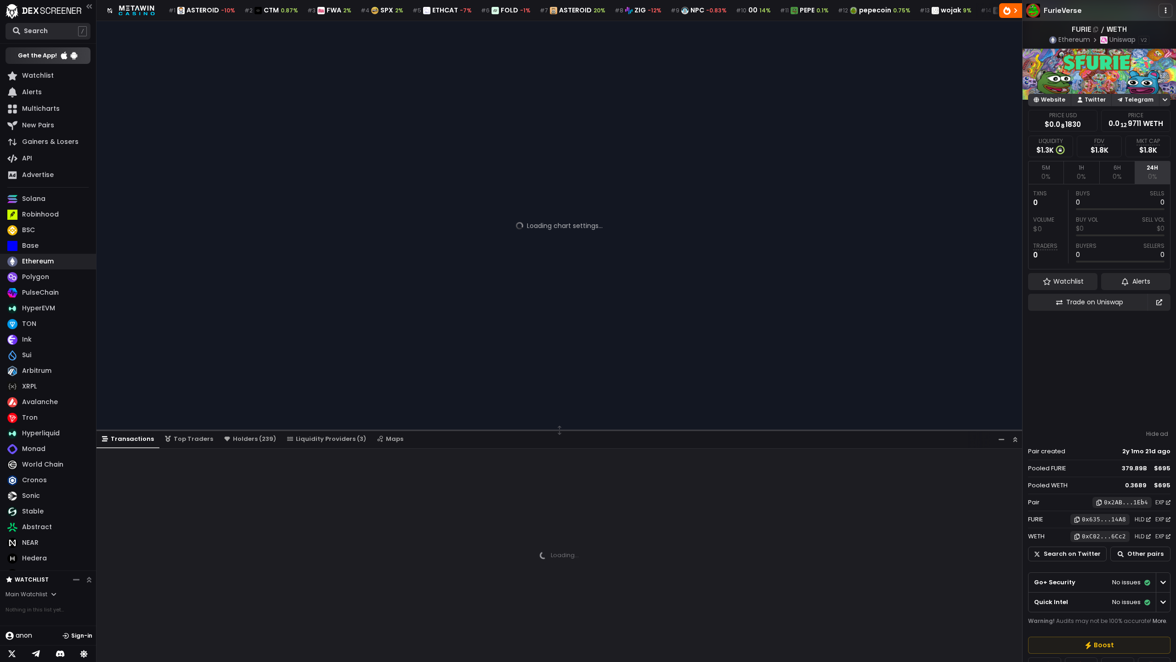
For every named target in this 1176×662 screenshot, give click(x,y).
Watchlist (32, 579)
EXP (1159, 502)
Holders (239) (254, 438)
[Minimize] (1001, 439)
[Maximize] (1015, 439)
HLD (1139, 519)
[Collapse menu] (89, 6)
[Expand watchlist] (89, 579)
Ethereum (1074, 39)
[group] (1099, 645)
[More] (1165, 10)
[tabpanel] (1099, 226)
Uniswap (1122, 39)
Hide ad (1157, 434)
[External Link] (1159, 302)
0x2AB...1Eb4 (1126, 502)
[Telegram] (36, 653)
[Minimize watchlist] (76, 579)
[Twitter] (12, 653)
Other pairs (1145, 553)
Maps (394, 438)
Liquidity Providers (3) (331, 438)
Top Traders (193, 438)
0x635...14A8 (1104, 519)
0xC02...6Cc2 (1104, 536)
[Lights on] (84, 653)
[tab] (1045, 172)
